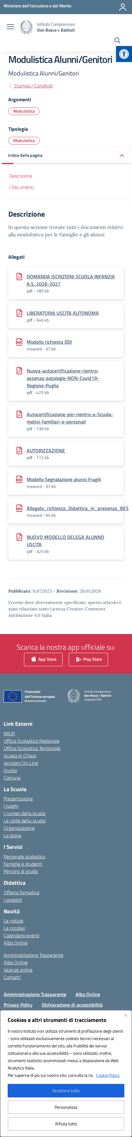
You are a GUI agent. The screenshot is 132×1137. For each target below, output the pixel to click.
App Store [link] (46, 659)
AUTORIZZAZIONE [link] (46, 450)
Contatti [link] (12, 977)
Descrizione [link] (20, 176)
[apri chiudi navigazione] (10, 27)
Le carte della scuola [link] (24, 820)
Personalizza (66, 1107)
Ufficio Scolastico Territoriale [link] (32, 748)
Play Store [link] (92, 659)
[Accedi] (122, 7)
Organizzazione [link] (19, 828)
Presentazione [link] (18, 798)
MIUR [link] (9, 733)
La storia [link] (12, 835)
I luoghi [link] (11, 806)
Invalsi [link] (10, 770)
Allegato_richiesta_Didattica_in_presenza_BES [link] (78, 508)
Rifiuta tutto (66, 1123)
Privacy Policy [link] (18, 1004)
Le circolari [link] (14, 928)
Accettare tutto (66, 1090)
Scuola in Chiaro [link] (20, 755)
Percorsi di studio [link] (21, 871)
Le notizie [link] (13, 920)
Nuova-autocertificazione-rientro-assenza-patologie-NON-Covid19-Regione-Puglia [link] (63, 378)
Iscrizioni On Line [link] (21, 763)
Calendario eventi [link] (21, 935)
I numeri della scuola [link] (24, 813)
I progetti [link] (13, 899)
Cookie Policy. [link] (108, 1075)
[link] (124, 54)
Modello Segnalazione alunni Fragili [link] (64, 479)
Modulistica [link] (24, 111)
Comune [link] (12, 777)
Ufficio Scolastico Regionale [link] (32, 740)
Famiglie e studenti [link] (23, 864)
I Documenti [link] (21, 187)
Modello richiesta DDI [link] (49, 342)
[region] (66, 1073)
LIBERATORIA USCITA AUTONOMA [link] (63, 313)
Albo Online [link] (16, 942)
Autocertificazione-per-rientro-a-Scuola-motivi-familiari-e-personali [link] (70, 418)
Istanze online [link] (18, 969)
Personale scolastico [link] (24, 856)
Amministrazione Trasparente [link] (33, 955)
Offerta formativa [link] (21, 892)
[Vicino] (125, 1015)
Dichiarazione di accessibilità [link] (72, 1004)
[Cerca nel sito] (117, 41)
